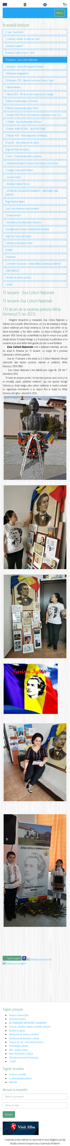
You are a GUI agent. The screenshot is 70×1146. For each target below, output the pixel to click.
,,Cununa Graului (13, 177)
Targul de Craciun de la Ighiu (18, 236)
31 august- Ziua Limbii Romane (19, 170)
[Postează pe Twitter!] (39, 959)
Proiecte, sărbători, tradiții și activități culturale (29, 1026)
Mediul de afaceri (17, 1030)
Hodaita (9, 250)
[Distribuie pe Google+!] (14, 963)
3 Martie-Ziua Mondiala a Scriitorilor (22, 101)
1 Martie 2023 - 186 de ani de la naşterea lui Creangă (29, 94)
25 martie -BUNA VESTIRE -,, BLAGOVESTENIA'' (26, 128)
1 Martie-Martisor (13, 87)
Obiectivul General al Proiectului (24, 1057)
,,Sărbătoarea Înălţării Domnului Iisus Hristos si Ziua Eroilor (32, 163)
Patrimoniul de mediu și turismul (24, 1034)
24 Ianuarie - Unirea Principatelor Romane (25, 66)
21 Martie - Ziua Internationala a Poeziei (23, 121)
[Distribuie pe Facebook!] (24, 959)
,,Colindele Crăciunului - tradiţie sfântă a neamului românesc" (33, 263)
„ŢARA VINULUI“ (12, 270)
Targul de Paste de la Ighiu (17, 149)
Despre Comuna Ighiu (19, 1015)
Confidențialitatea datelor (20, 1078)
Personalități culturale (19, 1046)
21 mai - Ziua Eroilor (15, 32)
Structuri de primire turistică (18, 277)
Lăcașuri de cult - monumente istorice (26, 1042)
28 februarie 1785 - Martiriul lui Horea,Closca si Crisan (29, 80)
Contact (9, 284)
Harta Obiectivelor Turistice (21, 1053)
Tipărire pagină (13, 958)
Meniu (60, 13)
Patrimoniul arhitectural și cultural (24, 1038)
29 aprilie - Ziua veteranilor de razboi (22, 142)
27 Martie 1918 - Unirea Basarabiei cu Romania (26, 135)
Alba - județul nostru (18, 1050)
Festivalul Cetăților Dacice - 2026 (20, 52)
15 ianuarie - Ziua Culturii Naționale (22, 59)
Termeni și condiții (17, 1074)
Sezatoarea (10, 257)
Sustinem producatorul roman (19, 243)
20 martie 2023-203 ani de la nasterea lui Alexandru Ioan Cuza (33, 115)
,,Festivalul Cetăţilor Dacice (17, 184)
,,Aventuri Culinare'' (15, 46)
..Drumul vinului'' (13, 215)
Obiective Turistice (17, 1019)
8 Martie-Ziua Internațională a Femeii (22, 108)
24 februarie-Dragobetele (17, 73)
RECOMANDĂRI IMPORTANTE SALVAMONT (27, 1023)
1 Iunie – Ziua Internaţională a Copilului (24, 156)
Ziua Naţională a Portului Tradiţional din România (27, 229)
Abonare (9, 1114)
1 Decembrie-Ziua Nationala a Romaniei (23, 222)
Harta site (13, 1082)
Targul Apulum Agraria (15, 201)
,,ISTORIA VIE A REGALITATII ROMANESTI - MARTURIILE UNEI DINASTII (32, 192)
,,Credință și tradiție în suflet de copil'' (23, 39)
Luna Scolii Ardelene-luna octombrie (22, 208)
